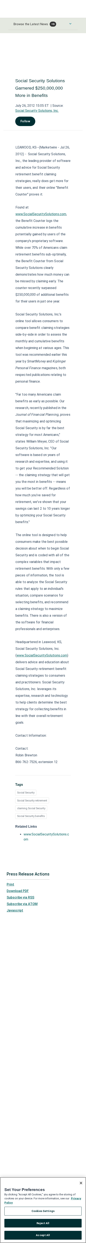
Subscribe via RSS (20, 897)
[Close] (81, 1183)
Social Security (25, 792)
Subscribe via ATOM (22, 904)
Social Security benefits (31, 816)
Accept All (43, 1235)
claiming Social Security (31, 808)
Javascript (15, 910)
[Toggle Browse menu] (70, 23)
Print (10, 884)
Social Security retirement (32, 800)
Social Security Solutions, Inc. (37, 111)
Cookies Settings (43, 1211)
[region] (43, 1210)
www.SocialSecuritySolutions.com (40, 214)
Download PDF (18, 891)
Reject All (43, 1223)
